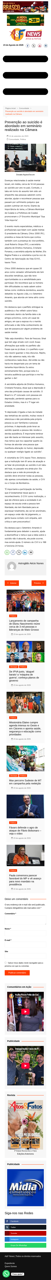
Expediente (10, 1263)
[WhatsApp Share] (7, 552)
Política (23, 139)
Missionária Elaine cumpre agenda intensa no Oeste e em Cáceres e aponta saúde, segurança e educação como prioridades (25, 728)
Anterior (13, 583)
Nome (8, 929)
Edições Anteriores (25, 1154)
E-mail (8, 940)
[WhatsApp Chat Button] (6, 1273)
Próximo (37, 583)
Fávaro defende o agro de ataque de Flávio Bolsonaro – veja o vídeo (25, 830)
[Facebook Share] (13, 552)
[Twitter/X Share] (19, 552)
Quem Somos (11, 1266)
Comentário (10, 914)
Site (6, 951)
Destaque (13, 667)
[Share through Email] (30, 552)
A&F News (9, 1256)
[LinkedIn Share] (25, 552)
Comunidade (14, 139)
